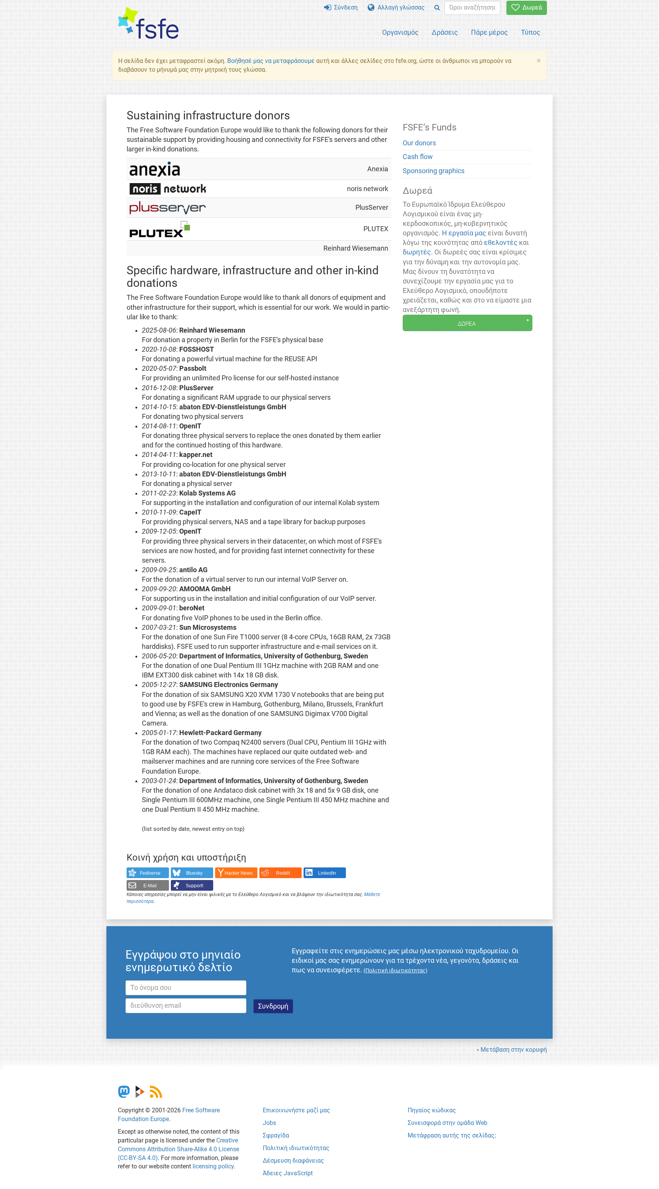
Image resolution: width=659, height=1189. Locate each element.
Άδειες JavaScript (288, 1173)
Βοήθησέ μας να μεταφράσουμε (271, 60)
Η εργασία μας (464, 233)
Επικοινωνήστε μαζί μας (296, 1110)
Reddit (283, 873)
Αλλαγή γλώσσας (400, 7)
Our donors (419, 143)
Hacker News (238, 873)
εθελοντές (501, 242)
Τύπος (530, 32)
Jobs (269, 1122)
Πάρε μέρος (489, 32)
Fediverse (150, 873)
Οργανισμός (400, 32)
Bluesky (194, 873)
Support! (194, 885)
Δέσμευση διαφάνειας (293, 1160)
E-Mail (150, 885)
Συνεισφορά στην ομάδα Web (447, 1122)
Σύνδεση (344, 7)
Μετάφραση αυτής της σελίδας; (452, 1135)
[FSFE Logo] (148, 23)
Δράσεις (445, 32)
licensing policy (213, 1166)
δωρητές (417, 252)
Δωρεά (530, 7)
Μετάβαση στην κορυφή (514, 1049)
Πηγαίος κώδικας (432, 1110)
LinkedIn (327, 873)
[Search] (437, 7)
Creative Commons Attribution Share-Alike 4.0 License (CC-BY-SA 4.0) (178, 1149)
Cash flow (418, 157)
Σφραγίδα (276, 1135)
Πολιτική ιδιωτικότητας (296, 1148)
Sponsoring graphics (434, 171)
